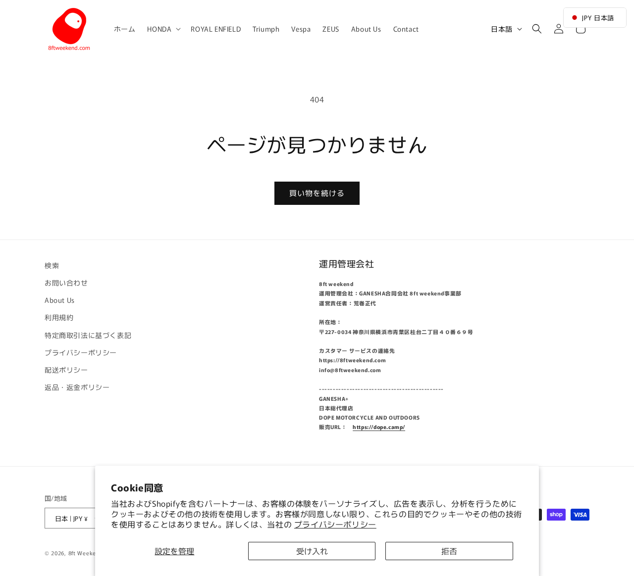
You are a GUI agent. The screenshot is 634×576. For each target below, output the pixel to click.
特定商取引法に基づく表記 (88, 335)
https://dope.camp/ (379, 427)
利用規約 (59, 318)
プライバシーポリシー (335, 524)
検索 (52, 265)
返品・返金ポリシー (77, 387)
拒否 (449, 551)
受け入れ (312, 551)
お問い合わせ (66, 283)
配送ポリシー (66, 370)
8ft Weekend (85, 553)
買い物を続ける (317, 193)
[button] (163, 28)
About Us (60, 300)
